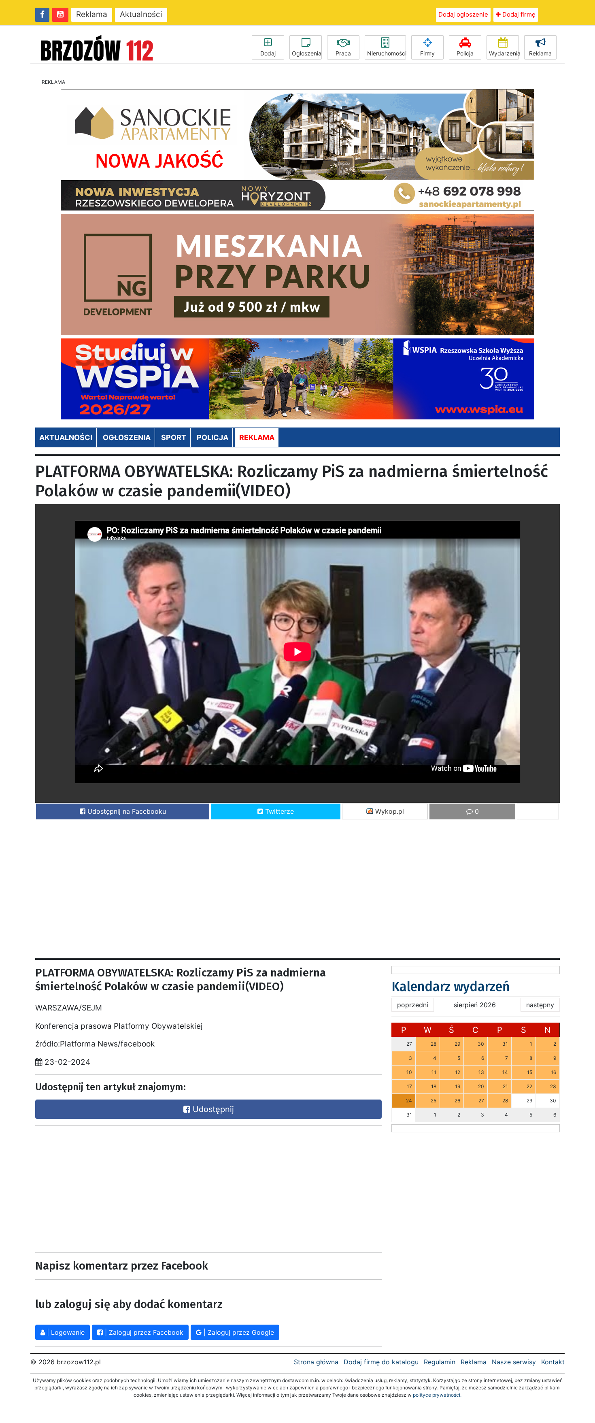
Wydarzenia (504, 53)
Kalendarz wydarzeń (450, 986)
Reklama (91, 14)
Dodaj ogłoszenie (463, 14)
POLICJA (212, 437)
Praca (343, 53)
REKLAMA (256, 437)
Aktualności (141, 14)
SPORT (173, 437)
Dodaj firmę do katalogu (381, 1362)
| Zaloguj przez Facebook (143, 1332)
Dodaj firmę (518, 14)
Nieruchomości (386, 53)
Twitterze (278, 811)
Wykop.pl (388, 811)
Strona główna (316, 1362)
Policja (465, 53)
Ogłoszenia (306, 53)
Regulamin (439, 1362)
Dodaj (268, 53)
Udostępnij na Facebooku (125, 811)
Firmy (427, 53)
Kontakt (553, 1362)
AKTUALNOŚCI (65, 437)
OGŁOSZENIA (127, 437)
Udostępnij (212, 1109)
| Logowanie (65, 1332)
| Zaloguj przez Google (238, 1332)
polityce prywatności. (437, 1395)
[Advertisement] (278, 885)
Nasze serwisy (514, 1362)
